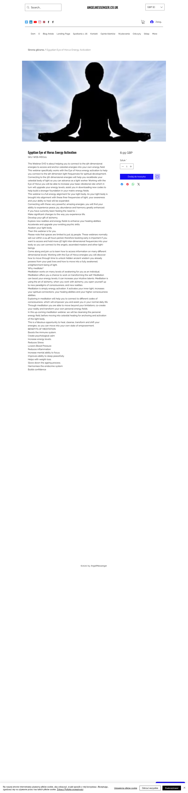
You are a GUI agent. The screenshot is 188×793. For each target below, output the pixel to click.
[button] (154, 7)
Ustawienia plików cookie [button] (125, 788)
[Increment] (131, 166)
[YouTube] (35, 22)
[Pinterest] (44, 22)
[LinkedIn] (30, 22)
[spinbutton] (126, 166)
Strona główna (36, 49)
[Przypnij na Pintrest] (127, 184)
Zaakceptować (171, 788)
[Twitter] (26, 22)
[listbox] (154, 7)
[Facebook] (48, 22)
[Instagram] (39, 22)
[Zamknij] (184, 788)
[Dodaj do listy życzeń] (157, 177)
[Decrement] (122, 166)
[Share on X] (138, 184)
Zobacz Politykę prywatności (70, 789)
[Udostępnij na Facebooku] (122, 184)
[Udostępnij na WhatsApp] (133, 184)
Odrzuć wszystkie (150, 788)
